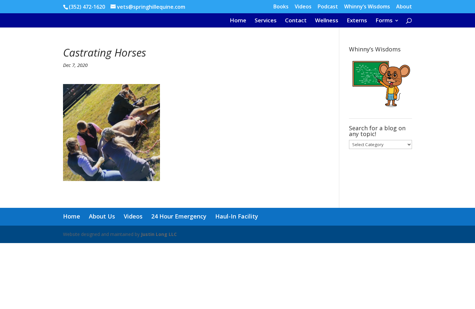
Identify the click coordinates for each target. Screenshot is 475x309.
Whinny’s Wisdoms (367, 7)
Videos (303, 7)
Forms (384, 21)
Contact (296, 21)
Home (238, 21)
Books (281, 7)
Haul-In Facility (236, 216)
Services (266, 21)
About (404, 7)
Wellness (326, 21)
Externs (357, 21)
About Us (102, 216)
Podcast (328, 7)
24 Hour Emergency (178, 216)
